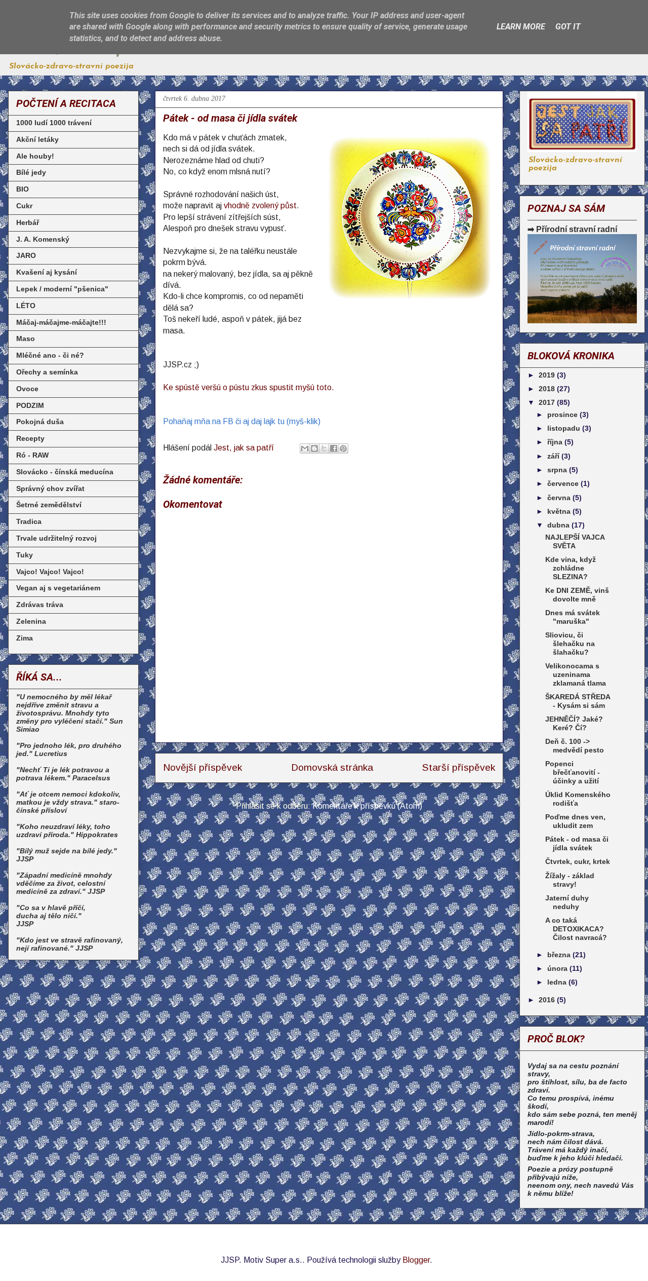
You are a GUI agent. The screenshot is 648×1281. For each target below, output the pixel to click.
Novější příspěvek (202, 767)
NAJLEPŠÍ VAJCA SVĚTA (574, 541)
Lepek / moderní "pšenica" (62, 289)
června (560, 498)
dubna (559, 525)
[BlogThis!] (314, 448)
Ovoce (27, 389)
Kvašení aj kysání (46, 272)
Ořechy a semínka (47, 372)
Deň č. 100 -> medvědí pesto (574, 745)
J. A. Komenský (42, 239)
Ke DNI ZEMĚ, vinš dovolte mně (577, 594)
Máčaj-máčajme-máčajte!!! (61, 322)
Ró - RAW (32, 455)
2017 (548, 402)
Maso (25, 338)
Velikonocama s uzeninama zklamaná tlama (575, 674)
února (558, 968)
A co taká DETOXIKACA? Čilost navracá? (576, 928)
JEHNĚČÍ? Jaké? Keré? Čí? (574, 723)
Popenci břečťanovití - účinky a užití (572, 772)
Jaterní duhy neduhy (567, 902)
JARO (26, 255)
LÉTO (25, 306)
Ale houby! (35, 156)
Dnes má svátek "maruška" (572, 617)
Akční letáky (37, 139)
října (555, 442)
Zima (24, 638)
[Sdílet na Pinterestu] (343, 448)
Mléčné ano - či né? (50, 355)
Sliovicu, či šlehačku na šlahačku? (570, 643)
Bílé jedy (31, 172)
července (564, 483)
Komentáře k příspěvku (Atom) (367, 806)
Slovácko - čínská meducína (64, 472)
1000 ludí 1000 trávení (54, 123)
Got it (568, 26)
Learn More (521, 26)
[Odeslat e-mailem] (305, 448)
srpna (558, 470)
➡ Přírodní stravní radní (572, 229)
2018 (548, 389)
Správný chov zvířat (50, 488)
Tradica (29, 521)
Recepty (30, 438)
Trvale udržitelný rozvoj (56, 538)
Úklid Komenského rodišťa (578, 798)
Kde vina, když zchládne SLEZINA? (570, 568)
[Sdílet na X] (324, 448)
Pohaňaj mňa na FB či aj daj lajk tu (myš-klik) (241, 421)
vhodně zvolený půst (260, 205)
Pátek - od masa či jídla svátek (577, 843)
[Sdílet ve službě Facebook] (334, 448)
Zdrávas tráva (39, 604)
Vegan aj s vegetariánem (58, 588)
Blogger (416, 1260)
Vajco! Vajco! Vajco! (50, 572)
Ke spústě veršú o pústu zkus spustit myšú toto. (248, 387)
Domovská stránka (332, 767)
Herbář (27, 222)
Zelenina (31, 621)
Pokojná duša (40, 422)
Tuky (24, 555)
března (560, 955)
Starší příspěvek (458, 767)
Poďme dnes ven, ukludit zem (575, 821)
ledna (558, 982)
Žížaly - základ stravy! (569, 880)
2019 (548, 375)
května (560, 511)
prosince (563, 414)
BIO (22, 189)
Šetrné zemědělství (49, 505)
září (554, 456)
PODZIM (30, 405)
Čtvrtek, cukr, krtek (577, 861)
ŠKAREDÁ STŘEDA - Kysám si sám (577, 701)
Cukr (24, 206)
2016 (548, 1000)
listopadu (564, 428)
